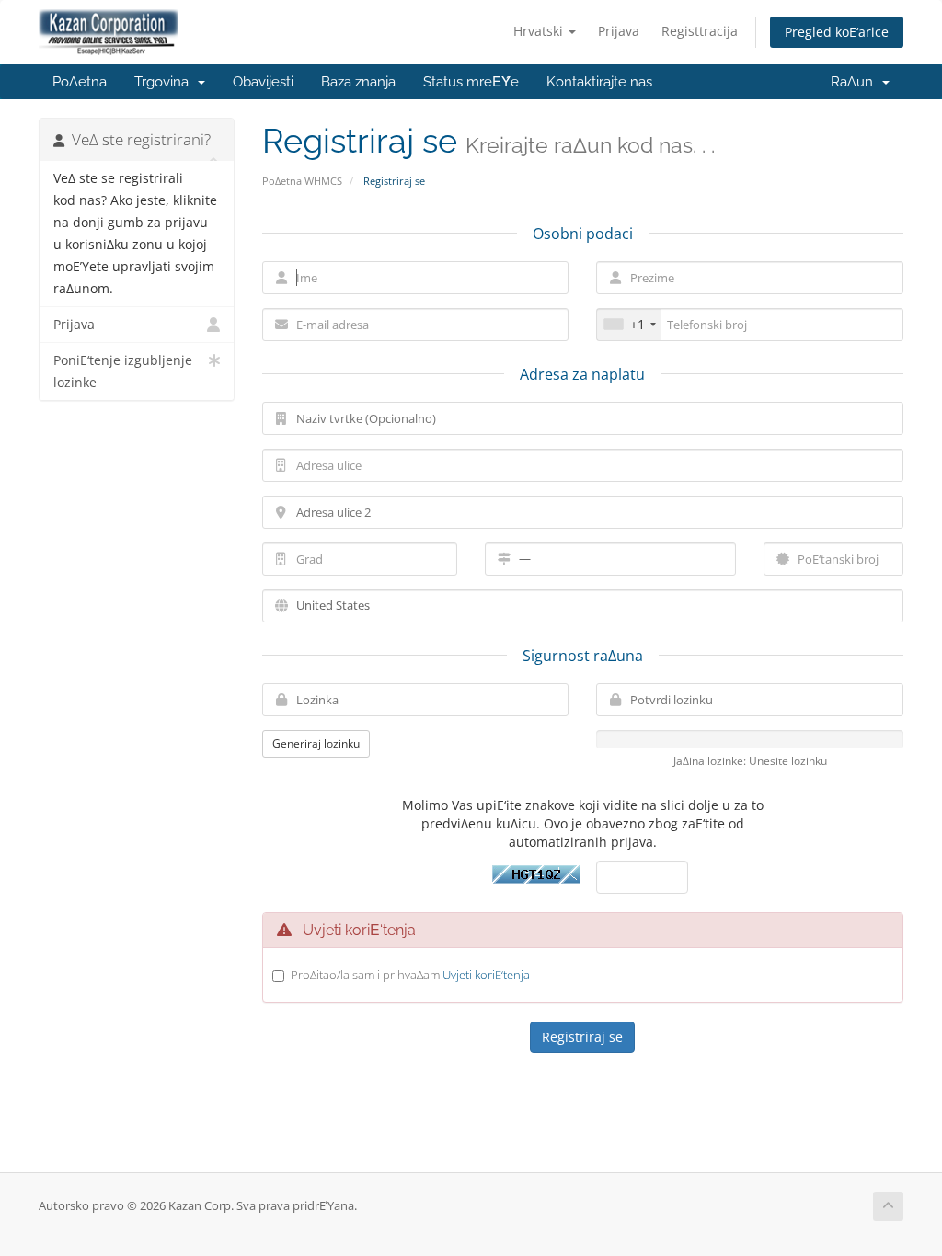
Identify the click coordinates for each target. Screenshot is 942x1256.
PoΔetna (79, 82)
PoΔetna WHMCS (302, 181)
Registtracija (699, 31)
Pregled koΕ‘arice (837, 31)
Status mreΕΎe (471, 82)
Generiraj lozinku (316, 743)
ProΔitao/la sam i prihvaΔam (410, 974)
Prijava (618, 31)
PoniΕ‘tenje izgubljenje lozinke (122, 371)
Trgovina (165, 82)
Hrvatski (540, 31)
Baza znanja (358, 82)
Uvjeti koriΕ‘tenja (486, 974)
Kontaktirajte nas (599, 82)
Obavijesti (263, 82)
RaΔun (855, 82)
